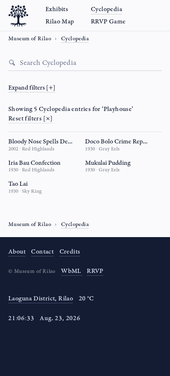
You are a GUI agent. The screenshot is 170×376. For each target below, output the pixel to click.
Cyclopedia (106, 9)
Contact (42, 251)
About (17, 251)
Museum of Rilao (29, 224)
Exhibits (56, 9)
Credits (69, 251)
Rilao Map (59, 21)
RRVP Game (108, 21)
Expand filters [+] (31, 87)
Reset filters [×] (30, 118)
